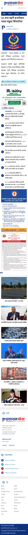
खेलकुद (3, 509)
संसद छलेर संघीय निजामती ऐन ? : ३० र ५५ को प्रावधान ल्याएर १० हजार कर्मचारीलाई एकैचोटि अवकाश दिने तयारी (16, 144)
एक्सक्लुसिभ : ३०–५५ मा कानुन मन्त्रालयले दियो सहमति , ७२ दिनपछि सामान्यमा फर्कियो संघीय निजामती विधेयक (14, 115)
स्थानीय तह (3, 503)
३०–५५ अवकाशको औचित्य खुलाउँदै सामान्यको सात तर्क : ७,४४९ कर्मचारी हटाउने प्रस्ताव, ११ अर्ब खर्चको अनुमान (15, 184)
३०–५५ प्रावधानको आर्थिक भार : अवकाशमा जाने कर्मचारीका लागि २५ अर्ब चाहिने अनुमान (15, 175)
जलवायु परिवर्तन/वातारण (19, 497)
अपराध (15, 489)
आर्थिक (15, 486)
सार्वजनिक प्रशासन (5, 492)
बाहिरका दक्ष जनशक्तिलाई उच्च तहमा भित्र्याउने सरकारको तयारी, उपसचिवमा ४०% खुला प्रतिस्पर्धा (15, 159)
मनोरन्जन (16, 500)
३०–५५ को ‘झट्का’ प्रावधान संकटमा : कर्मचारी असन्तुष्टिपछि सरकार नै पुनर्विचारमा (15, 125)
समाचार (10, 14)
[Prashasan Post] (14, 3)
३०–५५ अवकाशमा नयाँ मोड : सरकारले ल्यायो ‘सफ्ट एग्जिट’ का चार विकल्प (15, 167)
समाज (2, 497)
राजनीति (16, 14)
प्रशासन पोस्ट (10, 26)
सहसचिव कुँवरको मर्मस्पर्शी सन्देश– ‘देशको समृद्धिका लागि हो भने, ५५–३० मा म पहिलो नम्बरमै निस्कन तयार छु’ (16, 134)
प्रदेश (2, 500)
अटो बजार (16, 511)
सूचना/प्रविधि (4, 511)
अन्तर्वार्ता (16, 495)
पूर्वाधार (15, 509)
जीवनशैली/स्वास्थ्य (18, 492)
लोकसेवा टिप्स (17, 503)
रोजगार (15, 506)
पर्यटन (2, 514)
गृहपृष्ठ (3, 14)
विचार (2, 506)
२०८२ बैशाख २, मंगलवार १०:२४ (13, 29)
